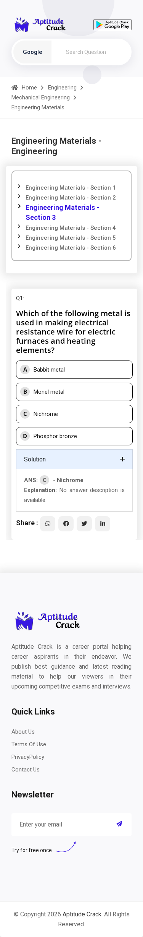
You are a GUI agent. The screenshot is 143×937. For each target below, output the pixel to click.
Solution (35, 459)
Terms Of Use (28, 744)
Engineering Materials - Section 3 (62, 212)
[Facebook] (66, 523)
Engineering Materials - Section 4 (71, 227)
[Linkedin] (102, 523)
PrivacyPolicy (27, 756)
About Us (23, 731)
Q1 (19, 298)
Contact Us (25, 769)
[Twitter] (84, 523)
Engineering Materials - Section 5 (71, 237)
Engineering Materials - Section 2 (71, 197)
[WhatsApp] (47, 523)
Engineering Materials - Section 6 (71, 247)
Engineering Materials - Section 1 (71, 187)
